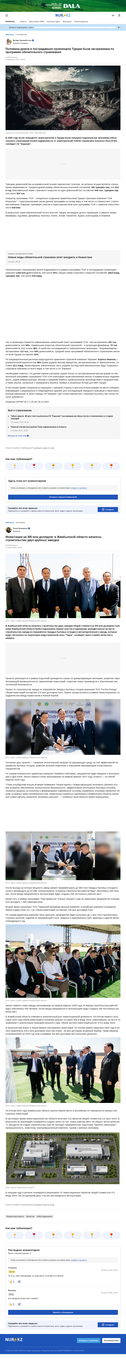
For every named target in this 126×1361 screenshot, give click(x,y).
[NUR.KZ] (63, 15)
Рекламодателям (111, 1340)
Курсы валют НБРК (36, 21)
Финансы (10, 21)
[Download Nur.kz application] (63, 6)
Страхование (21, 34)
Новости (23, 21)
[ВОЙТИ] (119, 15)
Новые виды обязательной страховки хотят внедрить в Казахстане (50, 257)
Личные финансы (81, 21)
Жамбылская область (15, 1216)
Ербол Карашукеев (44, 1216)
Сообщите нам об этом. (44, 448)
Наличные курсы (53, 21)
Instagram (110, 509)
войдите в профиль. (79, 488)
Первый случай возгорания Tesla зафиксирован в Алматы (38, 427)
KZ (113, 15)
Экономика (67, 21)
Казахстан (30, 1216)
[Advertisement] (63, 164)
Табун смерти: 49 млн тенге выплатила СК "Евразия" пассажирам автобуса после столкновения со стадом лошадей (62, 417)
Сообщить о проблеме (88, 1340)
